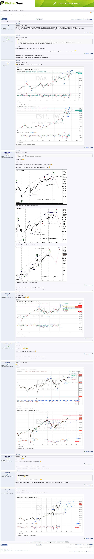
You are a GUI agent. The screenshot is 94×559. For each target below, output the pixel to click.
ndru (8, 25)
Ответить (4, 19)
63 (92, 19)
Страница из (79, 19)
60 (87, 19)
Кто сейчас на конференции (6, 549)
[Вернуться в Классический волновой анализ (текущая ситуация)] (38, 19)
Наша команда (71, 551)
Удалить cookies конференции (80, 551)
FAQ (9, 10)
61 (89, 19)
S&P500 (3, 17)
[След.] (42, 19)
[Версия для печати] (40, 19)
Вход (92, 12)
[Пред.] (36, 19)
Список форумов (4, 10)
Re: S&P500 (18, 23)
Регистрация (21, 10)
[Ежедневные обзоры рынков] (64, 3)
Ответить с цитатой (89, 53)
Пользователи (14, 10)
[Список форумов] (12, 3)
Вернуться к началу (92, 33)
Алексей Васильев (8, 36)
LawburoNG (7, 62)
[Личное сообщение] (8, 27)
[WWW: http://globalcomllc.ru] (9, 40)
